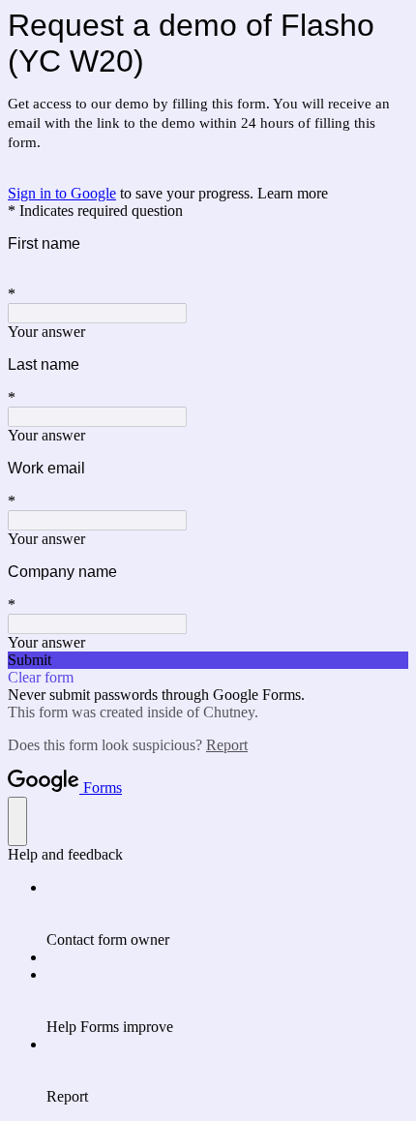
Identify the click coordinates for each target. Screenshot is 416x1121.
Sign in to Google (62, 193)
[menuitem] (227, 914)
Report (227, 745)
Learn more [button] (292, 193)
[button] (208, 660)
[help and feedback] (17, 821)
